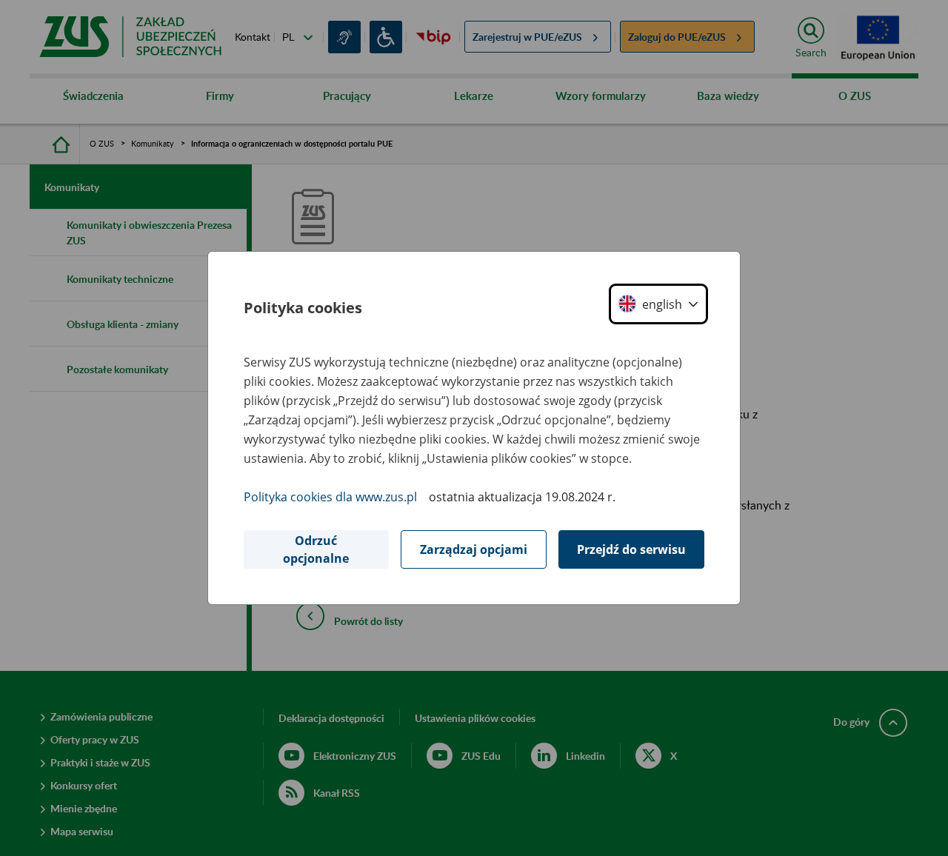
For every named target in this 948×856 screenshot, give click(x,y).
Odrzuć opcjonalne (316, 549)
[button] (658, 304)
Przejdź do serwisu (631, 549)
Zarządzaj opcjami (473, 549)
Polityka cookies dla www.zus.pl (330, 497)
